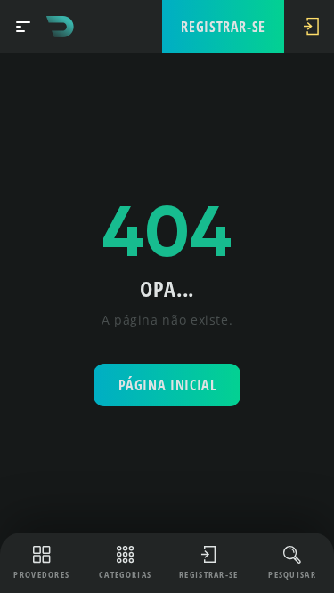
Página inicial (167, 385)
